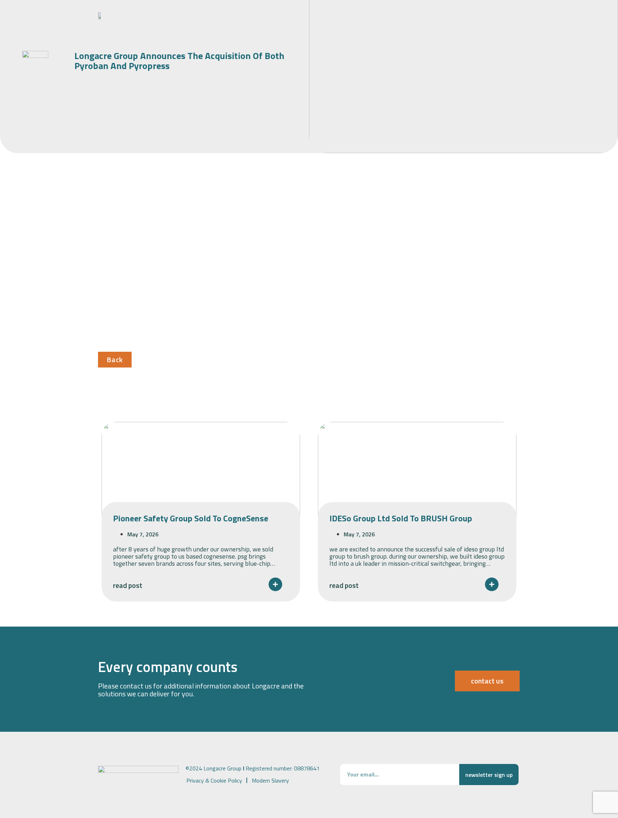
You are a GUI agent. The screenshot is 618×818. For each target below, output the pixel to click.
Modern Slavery (270, 780)
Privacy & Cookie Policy (214, 780)
